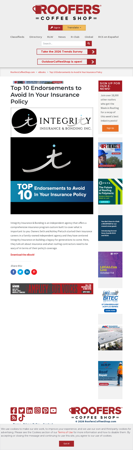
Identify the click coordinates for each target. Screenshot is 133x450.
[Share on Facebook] (13, 272)
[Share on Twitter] (20, 272)
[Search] (89, 43)
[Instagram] (37, 410)
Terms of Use (65, 432)
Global (89, 36)
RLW (50, 36)
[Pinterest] (45, 410)
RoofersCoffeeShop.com (23, 72)
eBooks (42, 72)
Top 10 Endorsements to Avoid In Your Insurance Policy (75, 72)
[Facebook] (14, 410)
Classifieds (17, 36)
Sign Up (110, 128)
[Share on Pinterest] (34, 272)
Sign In (56, 27)
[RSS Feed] (14, 417)
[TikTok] (21, 417)
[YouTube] (53, 410)
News (62, 36)
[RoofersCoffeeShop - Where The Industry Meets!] (67, 12)
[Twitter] (21, 410)
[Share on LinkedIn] (27, 272)
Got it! (66, 443)
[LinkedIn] (29, 410)
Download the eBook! (22, 254)
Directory (36, 36)
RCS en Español (108, 36)
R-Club (75, 36)
